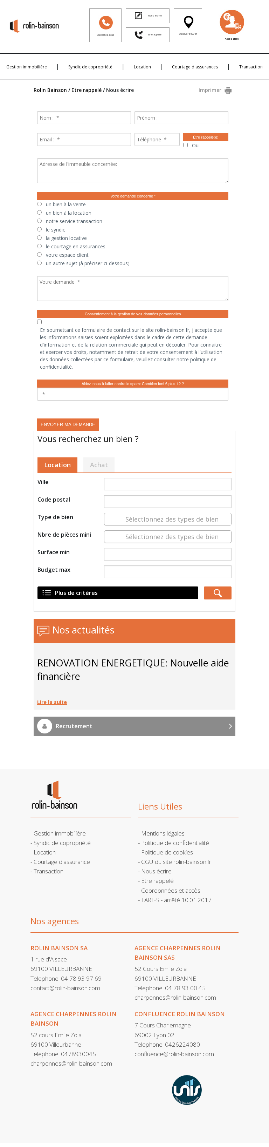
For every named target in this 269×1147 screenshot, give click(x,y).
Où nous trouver (188, 33)
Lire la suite (52, 702)
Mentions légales (163, 833)
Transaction (251, 67)
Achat (99, 465)
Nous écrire (156, 871)
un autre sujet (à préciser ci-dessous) (88, 263)
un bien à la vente (66, 204)
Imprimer (210, 90)
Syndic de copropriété (90, 67)
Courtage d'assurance (62, 862)
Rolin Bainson (50, 90)
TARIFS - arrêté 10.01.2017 (176, 900)
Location (142, 67)
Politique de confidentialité (175, 843)
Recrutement (74, 726)
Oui (196, 145)
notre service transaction (74, 221)
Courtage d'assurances (195, 67)
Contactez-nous (106, 34)
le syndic (55, 229)
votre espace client (67, 254)
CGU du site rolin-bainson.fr (176, 862)
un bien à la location (68, 212)
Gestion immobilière (26, 67)
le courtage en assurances (75, 246)
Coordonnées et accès (170, 890)
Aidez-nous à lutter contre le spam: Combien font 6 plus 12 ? (133, 383)
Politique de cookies (167, 852)
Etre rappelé (86, 90)
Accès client (232, 38)
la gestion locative (66, 238)
